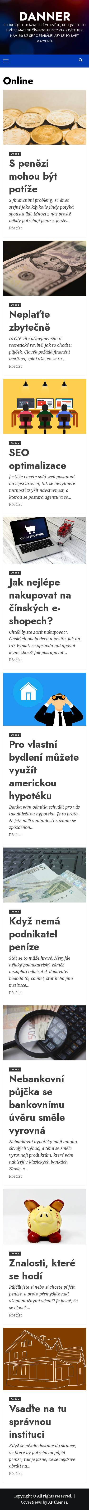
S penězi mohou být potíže (33, 176)
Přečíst (15, 228)
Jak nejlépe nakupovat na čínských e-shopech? (40, 601)
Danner (44, 16)
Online (14, 154)
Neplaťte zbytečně (29, 320)
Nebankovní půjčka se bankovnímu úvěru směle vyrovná (37, 1105)
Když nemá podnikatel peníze (34, 934)
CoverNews (31, 1502)
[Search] (81, 60)
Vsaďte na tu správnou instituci (38, 1421)
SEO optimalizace (37, 459)
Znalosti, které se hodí (42, 1269)
